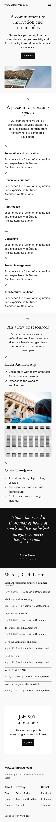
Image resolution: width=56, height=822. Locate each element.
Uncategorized (42, 592)
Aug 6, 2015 (11, 648)
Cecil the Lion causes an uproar (21, 642)
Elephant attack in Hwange (19, 599)
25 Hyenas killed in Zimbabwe (21, 628)
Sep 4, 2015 (11, 606)
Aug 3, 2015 (11, 662)
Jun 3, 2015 (11, 676)
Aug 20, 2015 (11, 634)
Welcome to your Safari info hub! (22, 684)
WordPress (25, 815)
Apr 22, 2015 (11, 690)
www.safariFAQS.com (16, 5)
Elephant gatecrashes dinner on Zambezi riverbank (26, 584)
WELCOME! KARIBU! (17, 670)
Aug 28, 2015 (11, 620)
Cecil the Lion (12, 656)
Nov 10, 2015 (11, 592)
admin (29, 592)
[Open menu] (49, 5)
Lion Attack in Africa (16, 613)
